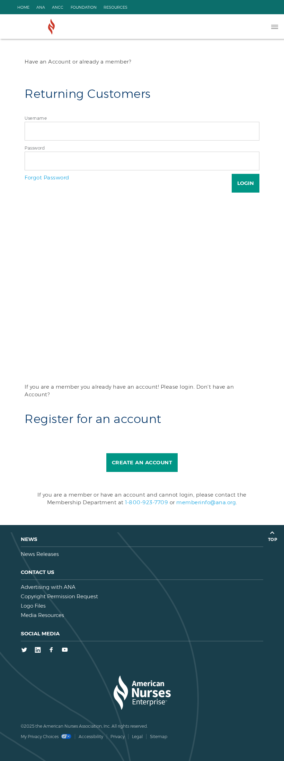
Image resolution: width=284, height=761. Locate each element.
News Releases (40, 554)
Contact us (37, 572)
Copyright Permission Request (59, 596)
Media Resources (42, 615)
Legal (137, 736)
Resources (115, 7)
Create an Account (142, 462)
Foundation (84, 7)
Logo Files (33, 605)
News (29, 539)
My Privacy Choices (40, 736)
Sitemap (158, 736)
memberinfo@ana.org (206, 502)
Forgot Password (47, 177)
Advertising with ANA (48, 587)
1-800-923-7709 (146, 502)
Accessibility (91, 736)
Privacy (117, 736)
